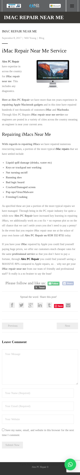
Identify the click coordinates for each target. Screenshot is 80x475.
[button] (70, 464)
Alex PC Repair (10, 61)
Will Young (30, 37)
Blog (41, 37)
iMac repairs (62, 149)
